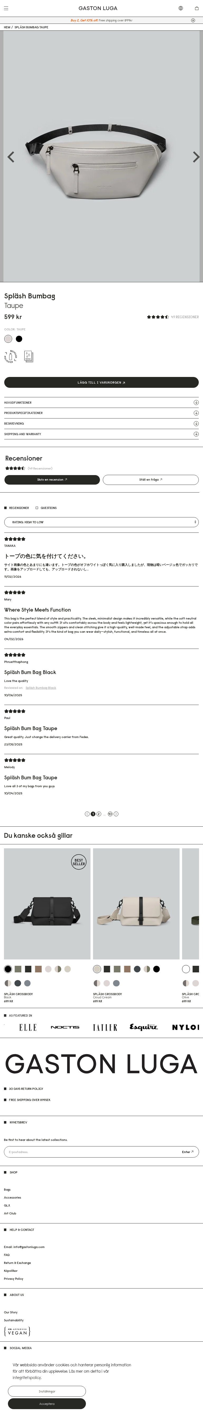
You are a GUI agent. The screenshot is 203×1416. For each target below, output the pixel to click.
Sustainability (14, 1320)
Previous (8, 156)
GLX (7, 1205)
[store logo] (98, 8)
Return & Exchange (17, 1263)
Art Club (10, 1213)
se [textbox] (183, 8)
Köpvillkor (10, 1271)
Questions (49, 508)
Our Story (10, 1312)
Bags (7, 1189)
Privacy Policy (13, 1279)
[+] (193, 20)
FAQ (7, 1255)
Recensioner (19, 508)
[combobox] (183, 8)
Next (194, 156)
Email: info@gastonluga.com (24, 1247)
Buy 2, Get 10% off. (84, 20)
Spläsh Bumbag (41, 688)
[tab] (52, 480)
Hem (7, 27)
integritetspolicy (27, 1377)
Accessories (12, 1197)
